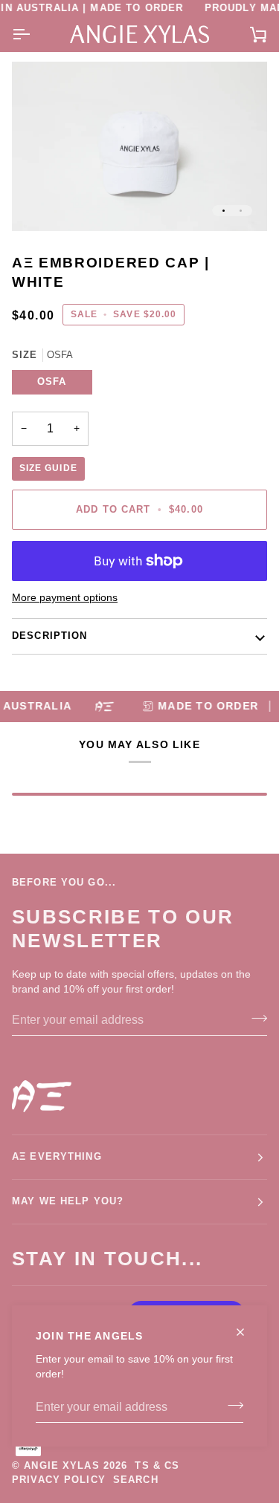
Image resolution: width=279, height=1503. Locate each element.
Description (49, 636)
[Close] (246, 1325)
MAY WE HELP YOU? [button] (68, 1201)
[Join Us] (231, 1406)
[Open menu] (34, 34)
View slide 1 (223, 211)
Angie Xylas (61, 1466)
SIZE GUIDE (48, 468)
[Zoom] (40, 203)
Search (135, 1480)
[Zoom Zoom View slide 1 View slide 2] (139, 146)
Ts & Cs (157, 1466)
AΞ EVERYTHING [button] (57, 1157)
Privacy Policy (59, 1480)
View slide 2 (241, 211)
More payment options (65, 597)
